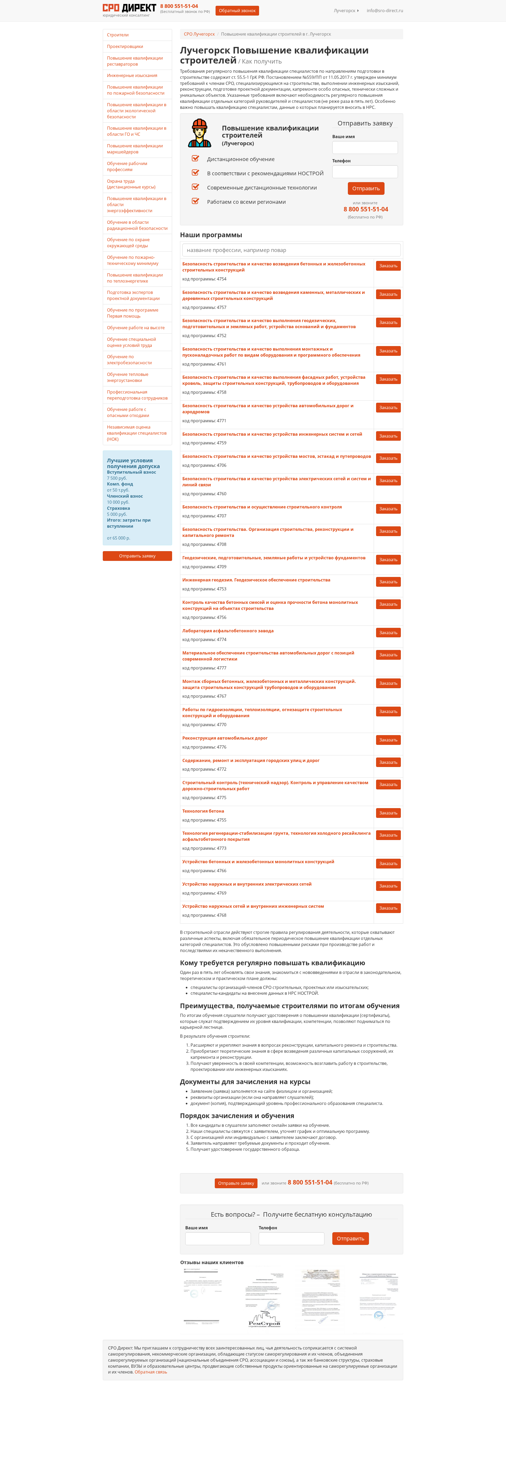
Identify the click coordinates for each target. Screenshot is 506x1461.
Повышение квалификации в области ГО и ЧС (136, 131)
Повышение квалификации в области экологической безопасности (136, 111)
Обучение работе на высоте (136, 328)
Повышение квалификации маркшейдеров (135, 149)
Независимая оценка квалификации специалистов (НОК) (137, 433)
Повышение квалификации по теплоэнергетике (135, 278)
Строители (118, 35)
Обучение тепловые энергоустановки (127, 377)
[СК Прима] (378, 1299)
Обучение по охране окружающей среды (128, 243)
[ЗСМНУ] (320, 1299)
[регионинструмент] (205, 1296)
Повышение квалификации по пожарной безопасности (135, 90)
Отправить (366, 188)
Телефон (341, 161)
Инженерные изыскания (132, 75)
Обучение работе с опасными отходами (128, 412)
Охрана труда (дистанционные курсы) (131, 184)
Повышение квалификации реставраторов (135, 61)
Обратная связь (151, 1372)
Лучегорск (345, 10)
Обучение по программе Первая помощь (132, 313)
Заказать (388, 266)
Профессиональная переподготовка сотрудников (137, 395)
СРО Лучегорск (199, 34)
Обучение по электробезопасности (129, 360)
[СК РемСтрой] (263, 1299)
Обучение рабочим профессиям (127, 166)
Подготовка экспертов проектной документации (133, 295)
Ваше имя (343, 136)
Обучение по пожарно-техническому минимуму (132, 260)
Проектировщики (125, 46)
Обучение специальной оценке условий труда (131, 342)
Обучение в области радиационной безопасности (137, 225)
